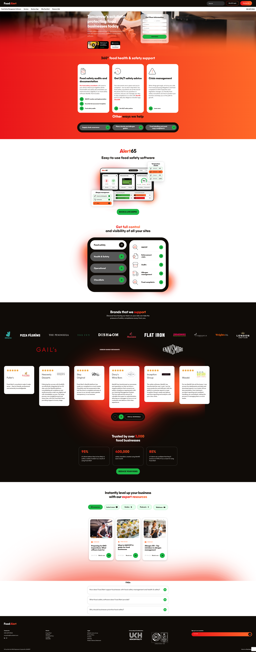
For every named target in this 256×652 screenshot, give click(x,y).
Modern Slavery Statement (94, 640)
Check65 (117, 99)
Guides (127, 507)
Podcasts (143, 507)
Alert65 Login (232, 3)
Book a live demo (128, 212)
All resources (95, 507)
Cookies (89, 636)
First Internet (249, 649)
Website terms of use (92, 633)
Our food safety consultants (89, 85)
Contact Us (246, 3)
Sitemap (89, 638)
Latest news (110, 507)
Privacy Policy (164, 40)
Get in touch (154, 36)
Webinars (159, 507)
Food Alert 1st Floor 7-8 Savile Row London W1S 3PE (50, 636)
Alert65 (138, 95)
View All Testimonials (134, 417)
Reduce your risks (128, 471)
